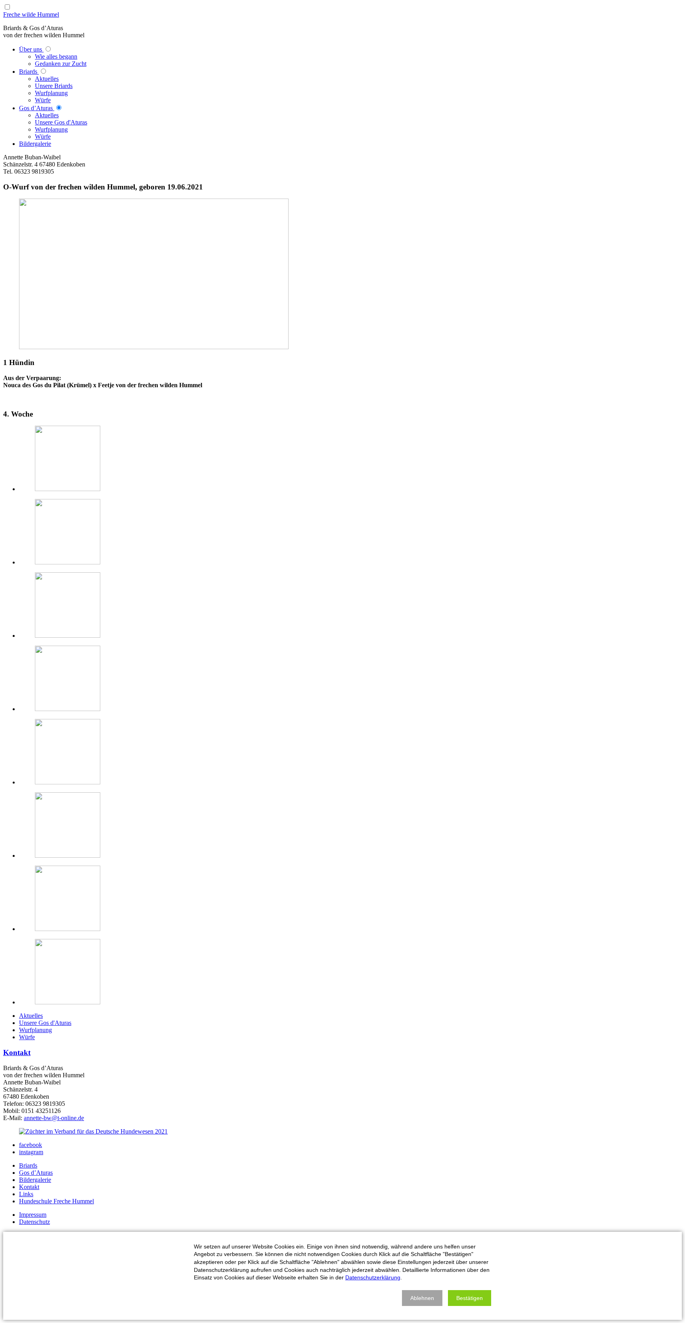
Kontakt (17, 1052)
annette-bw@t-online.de (54, 1118)
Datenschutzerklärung (372, 1277)
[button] (422, 1298)
